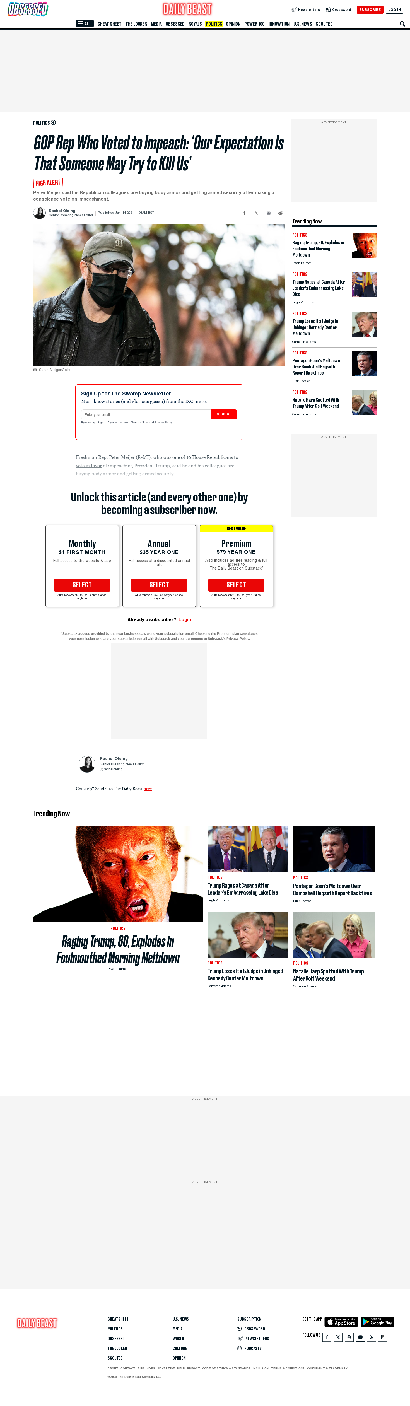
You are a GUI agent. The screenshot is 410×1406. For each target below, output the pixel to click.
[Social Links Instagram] (349, 1338)
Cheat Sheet (110, 23)
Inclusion (261, 1368)
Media (156, 23)
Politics (214, 23)
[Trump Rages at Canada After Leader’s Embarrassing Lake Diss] (364, 295)
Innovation (279, 23)
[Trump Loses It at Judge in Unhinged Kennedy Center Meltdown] (364, 335)
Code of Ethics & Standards (226, 1368)
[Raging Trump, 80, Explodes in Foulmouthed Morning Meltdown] (364, 256)
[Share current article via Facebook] (244, 213)
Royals (195, 23)
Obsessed (175, 23)
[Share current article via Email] (268, 213)
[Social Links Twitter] (338, 1338)
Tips (141, 1368)
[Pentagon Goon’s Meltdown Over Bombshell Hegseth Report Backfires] (364, 374)
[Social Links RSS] (371, 1338)
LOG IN (394, 10)
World (178, 1339)
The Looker (136, 23)
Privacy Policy (164, 422)
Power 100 (254, 23)
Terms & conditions (288, 1368)
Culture (180, 1348)
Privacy (193, 1368)
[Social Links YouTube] (360, 1338)
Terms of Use (140, 422)
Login (185, 619)
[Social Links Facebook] (326, 1338)
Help (181, 1368)
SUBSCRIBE (370, 10)
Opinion (233, 23)
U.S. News (302, 23)
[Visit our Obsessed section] (46, 9)
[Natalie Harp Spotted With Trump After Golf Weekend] (364, 413)
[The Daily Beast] (187, 9)
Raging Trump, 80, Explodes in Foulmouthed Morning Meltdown (118, 949)
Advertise (166, 1368)
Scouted (324, 23)
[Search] (403, 24)
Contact (127, 1368)
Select (82, 585)
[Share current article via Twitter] (256, 213)
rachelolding (113, 769)
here (148, 788)
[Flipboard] (382, 1338)
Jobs (151, 1368)
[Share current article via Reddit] (280, 213)
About (113, 1368)
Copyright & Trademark (327, 1368)
